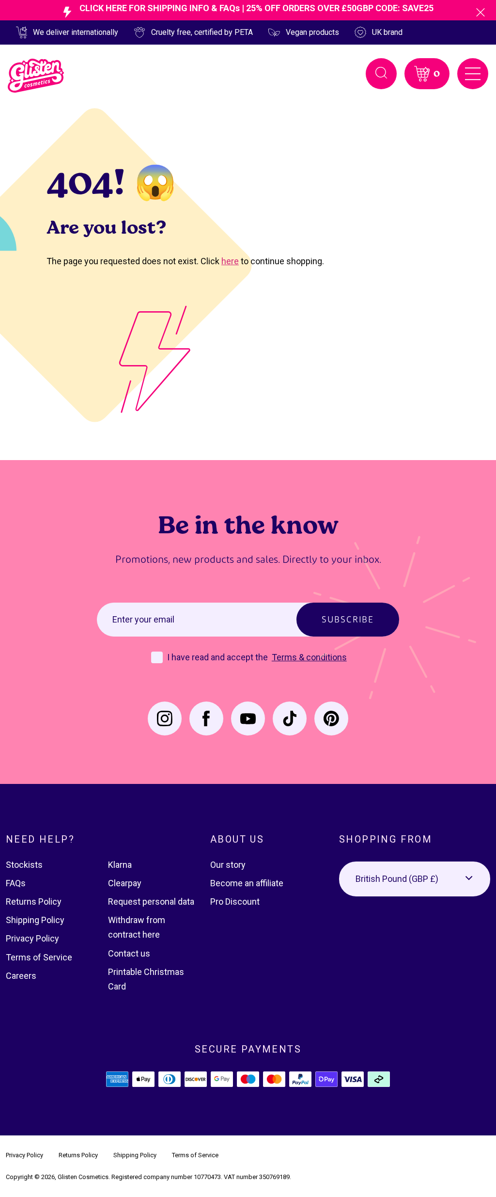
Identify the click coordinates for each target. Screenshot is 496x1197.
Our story (228, 865)
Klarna (120, 865)
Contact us (129, 953)
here (230, 261)
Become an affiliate (246, 883)
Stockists (24, 865)
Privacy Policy (32, 938)
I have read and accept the (218, 657)
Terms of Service (39, 957)
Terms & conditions (309, 657)
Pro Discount (235, 901)
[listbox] (414, 879)
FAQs (16, 883)
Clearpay (124, 883)
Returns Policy (34, 901)
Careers (21, 976)
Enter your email (143, 619)
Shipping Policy (35, 920)
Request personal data (151, 901)
